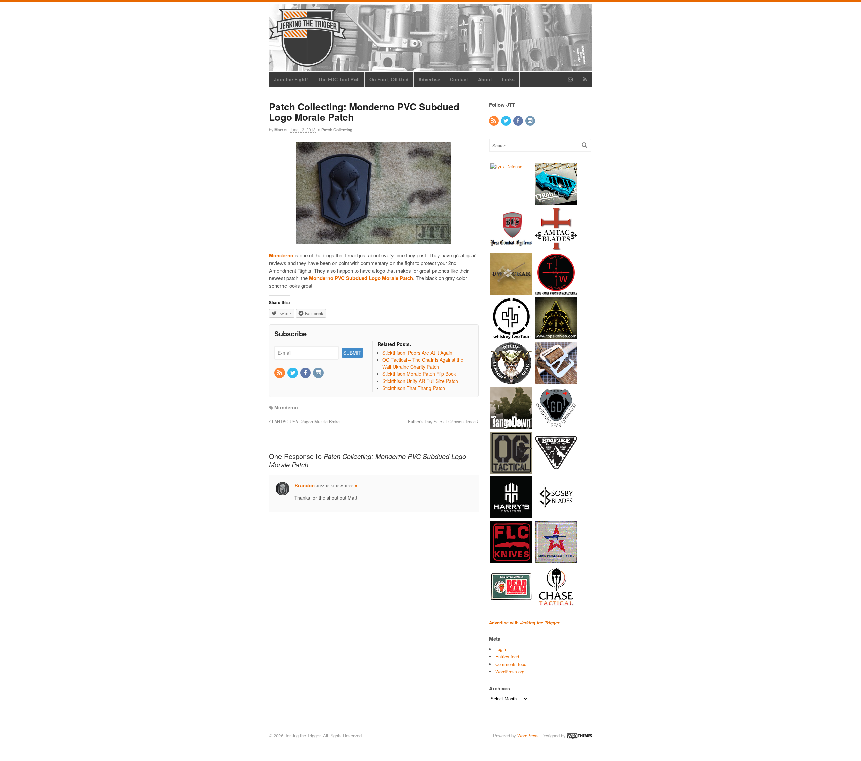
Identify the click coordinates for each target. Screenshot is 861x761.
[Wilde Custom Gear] (511, 380)
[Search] (584, 144)
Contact (459, 79)
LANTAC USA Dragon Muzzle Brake (305, 421)
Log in (501, 649)
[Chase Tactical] (556, 604)
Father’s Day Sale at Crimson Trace (442, 421)
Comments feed (510, 664)
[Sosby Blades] (556, 515)
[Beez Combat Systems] (511, 246)
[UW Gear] (511, 291)
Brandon (304, 485)
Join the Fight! (291, 79)
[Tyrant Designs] (556, 202)
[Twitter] (293, 373)
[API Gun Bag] (556, 559)
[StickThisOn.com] (511, 604)
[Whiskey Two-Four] (511, 336)
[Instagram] (319, 373)
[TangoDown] (511, 425)
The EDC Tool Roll (339, 79)
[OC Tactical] (511, 470)
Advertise (429, 79)
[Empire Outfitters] (556, 470)
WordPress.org (509, 671)
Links (508, 79)
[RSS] (280, 373)
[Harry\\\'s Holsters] (511, 515)
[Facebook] (306, 373)
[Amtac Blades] (556, 246)
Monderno (286, 407)
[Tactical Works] (556, 291)
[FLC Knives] (511, 559)
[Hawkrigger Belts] (556, 380)
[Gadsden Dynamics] (556, 425)
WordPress (528, 735)
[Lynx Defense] (506, 166)
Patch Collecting (336, 130)
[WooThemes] (579, 735)
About (485, 79)
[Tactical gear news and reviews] (307, 62)
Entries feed (507, 656)
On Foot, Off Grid (389, 79)
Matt (278, 130)
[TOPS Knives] (556, 336)
